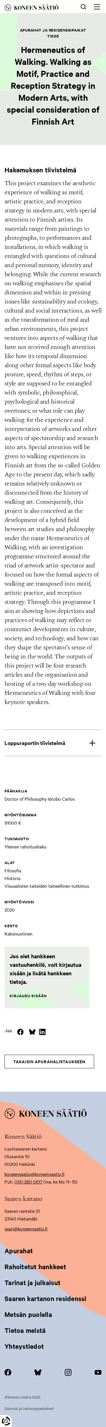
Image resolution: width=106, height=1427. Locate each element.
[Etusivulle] (37, 8)
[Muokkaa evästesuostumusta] (6, 1421)
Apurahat (19, 1250)
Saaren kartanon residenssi (45, 1298)
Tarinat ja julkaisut (32, 1282)
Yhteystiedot (24, 1346)
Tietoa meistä (25, 1330)
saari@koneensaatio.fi (26, 1228)
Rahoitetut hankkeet (35, 1266)
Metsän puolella (28, 1314)
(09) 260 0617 (28, 1181)
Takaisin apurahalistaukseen (49, 1061)
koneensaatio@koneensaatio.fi (34, 1174)
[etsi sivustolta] (83, 6)
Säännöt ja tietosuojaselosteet (29, 1408)
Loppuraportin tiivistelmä (35, 742)
